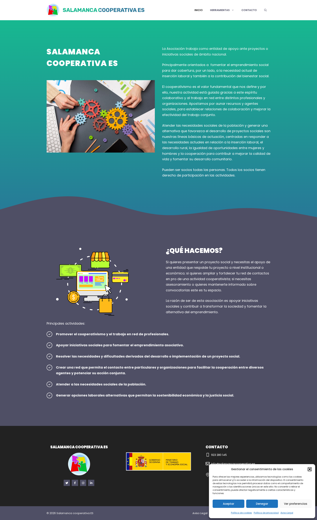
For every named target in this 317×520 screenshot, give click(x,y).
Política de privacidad (266, 512)
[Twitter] (75, 483)
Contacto (249, 10)
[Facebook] (67, 483)
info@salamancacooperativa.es (233, 464)
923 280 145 (219, 455)
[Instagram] (83, 483)
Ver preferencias (295, 504)
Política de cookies (241, 512)
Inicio (198, 10)
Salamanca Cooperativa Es (104, 10)
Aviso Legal (286, 512)
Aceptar (228, 504)
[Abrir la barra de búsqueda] (265, 10)
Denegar (262, 504)
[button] (309, 469)
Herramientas (220, 10)
